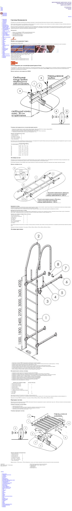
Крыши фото (4, 14)
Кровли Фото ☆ (5, 32)
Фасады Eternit (4, 33)
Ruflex (3, 52)
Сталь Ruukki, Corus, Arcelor (7, 482)
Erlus (3, 40)
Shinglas (3, 503)
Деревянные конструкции (4, 20)
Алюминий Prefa (5, 481)
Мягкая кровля (4, 49)
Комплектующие (5, 48)
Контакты (69, 16)
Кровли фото (4, 15)
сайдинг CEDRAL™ (5, 34)
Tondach (3, 43)
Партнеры (4, 56)
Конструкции (4, 13)
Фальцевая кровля (5, 25)
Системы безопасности (6, 31)
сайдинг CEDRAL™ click (6, 487)
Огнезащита (4, 22)
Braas (3, 42)
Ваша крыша (4, 19)
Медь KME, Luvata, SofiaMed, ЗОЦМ (5, 27)
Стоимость (4, 475)
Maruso (3, 44)
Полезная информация (6, 55)
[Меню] (2, 471)
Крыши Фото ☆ (5, 24)
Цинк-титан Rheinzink (6, 28)
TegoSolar (4, 50)
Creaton (3, 39)
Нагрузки (4, 23)
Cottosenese (4, 38)
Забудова (3, 47)
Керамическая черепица (6, 488)
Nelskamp (4, 41)
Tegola (3, 51)
